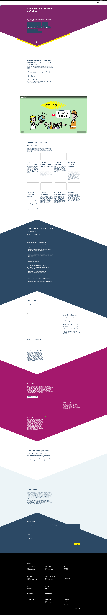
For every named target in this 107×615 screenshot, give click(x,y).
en (104, 0)
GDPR (79, 3)
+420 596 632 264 (29, 581)
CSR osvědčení (47, 27)
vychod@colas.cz (29, 582)
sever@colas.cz (47, 572)
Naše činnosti (29, 3)
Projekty (46, 601)
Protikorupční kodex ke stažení (32, 396)
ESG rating (40, 27)
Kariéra (54, 3)
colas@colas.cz (29, 572)
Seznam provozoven (30, 593)
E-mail (29, 534)
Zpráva (56, 525)
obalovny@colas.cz (48, 591)
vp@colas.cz (47, 582)
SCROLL (37, 41)
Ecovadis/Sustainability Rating (32, 29)
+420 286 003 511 (48, 581)
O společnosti (38, 3)
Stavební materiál (48, 602)
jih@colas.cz (66, 572)
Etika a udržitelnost (70, 3)
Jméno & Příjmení (30, 525)
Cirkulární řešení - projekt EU (32, 27)
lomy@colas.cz (29, 591)
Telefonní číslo (30, 538)
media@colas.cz (66, 581)
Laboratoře (47, 603)
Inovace (46, 604)
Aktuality (46, 3)
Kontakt (61, 3)
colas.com (101, 0)
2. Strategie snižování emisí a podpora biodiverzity (46, 164)
